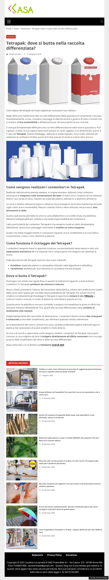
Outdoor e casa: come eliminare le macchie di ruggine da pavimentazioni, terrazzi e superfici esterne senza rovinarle (70, 370)
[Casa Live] (20, 8)
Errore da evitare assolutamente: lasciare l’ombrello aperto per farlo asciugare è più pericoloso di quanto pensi (68, 508)
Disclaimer (71, 555)
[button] (102, 21)
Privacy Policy (54, 555)
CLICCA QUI (58, 344)
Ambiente (11, 37)
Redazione (37, 555)
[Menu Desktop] (9, 22)
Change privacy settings (98, 578)
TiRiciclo (88, 296)
